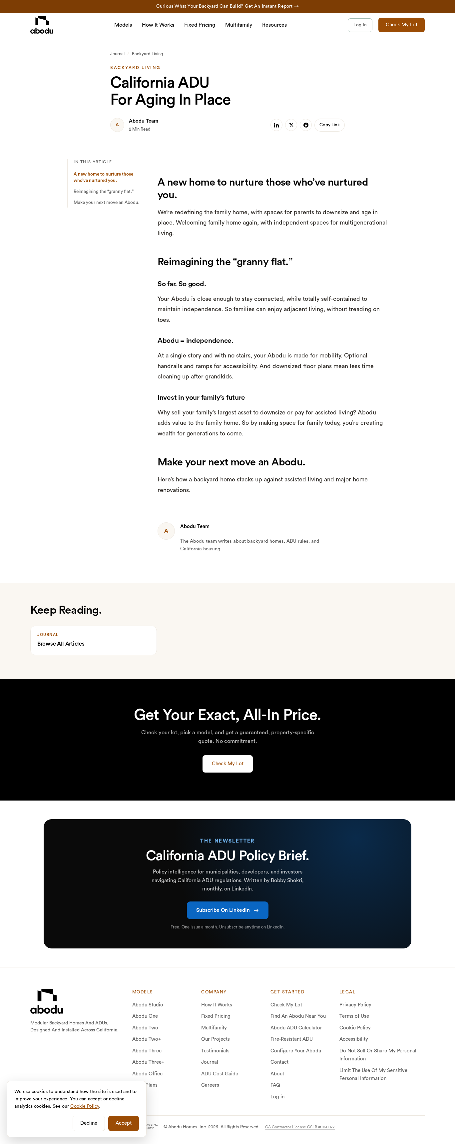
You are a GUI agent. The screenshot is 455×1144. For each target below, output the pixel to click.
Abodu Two (145, 1027)
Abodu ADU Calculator (296, 1027)
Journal (117, 54)
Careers (210, 1085)
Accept (124, 1123)
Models (123, 25)
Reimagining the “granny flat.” (104, 191)
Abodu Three (147, 1050)
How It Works (158, 25)
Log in (277, 1096)
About (277, 1073)
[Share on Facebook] (306, 125)
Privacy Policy (355, 1004)
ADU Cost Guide (219, 1073)
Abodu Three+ (148, 1062)
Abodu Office (147, 1073)
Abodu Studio (147, 1004)
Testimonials (215, 1050)
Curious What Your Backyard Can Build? (227, 6)
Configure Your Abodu (295, 1050)
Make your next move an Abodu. (107, 202)
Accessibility (353, 1039)
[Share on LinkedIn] (276, 125)
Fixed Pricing (199, 25)
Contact (279, 1062)
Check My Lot (401, 24)
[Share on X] (291, 125)
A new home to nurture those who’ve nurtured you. (103, 177)
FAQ (275, 1085)
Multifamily (238, 25)
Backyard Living (147, 54)
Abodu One (145, 1016)
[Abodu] (41, 25)
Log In (360, 25)
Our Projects (215, 1039)
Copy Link (329, 125)
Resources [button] (274, 25)
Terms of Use (354, 1016)
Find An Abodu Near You (298, 1016)
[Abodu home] (46, 1001)
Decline (88, 1123)
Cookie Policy (355, 1027)
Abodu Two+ (146, 1039)
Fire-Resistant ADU (291, 1039)
